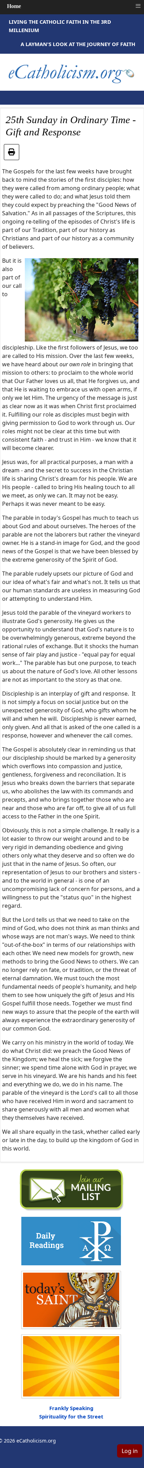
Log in (130, 1451)
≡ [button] (138, 6)
